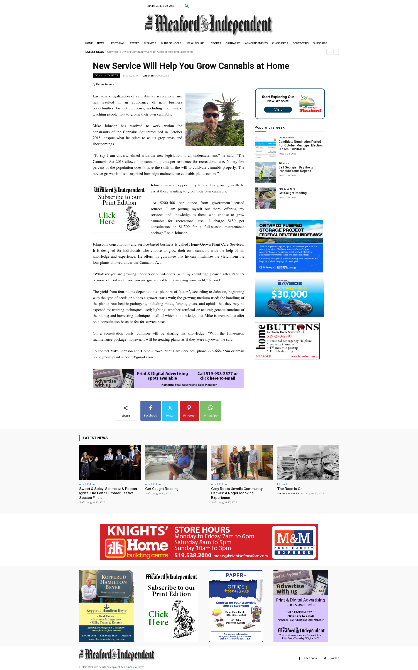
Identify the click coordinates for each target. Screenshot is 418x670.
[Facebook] (299, 658)
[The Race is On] (308, 462)
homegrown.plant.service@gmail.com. (123, 356)
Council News (286, 137)
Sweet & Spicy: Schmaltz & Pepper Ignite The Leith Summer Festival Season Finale (108, 493)
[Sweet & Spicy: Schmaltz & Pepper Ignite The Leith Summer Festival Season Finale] (110, 462)
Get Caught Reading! (293, 193)
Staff (81, 502)
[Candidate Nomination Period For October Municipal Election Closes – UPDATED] (265, 146)
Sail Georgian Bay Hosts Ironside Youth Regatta (296, 169)
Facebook (310, 658)
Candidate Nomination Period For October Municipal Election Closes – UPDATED (301, 145)
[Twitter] (325, 658)
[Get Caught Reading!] (265, 198)
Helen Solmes (105, 84)
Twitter (334, 658)
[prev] (329, 51)
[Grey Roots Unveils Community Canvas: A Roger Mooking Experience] (242, 462)
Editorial (282, 484)
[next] (336, 51)
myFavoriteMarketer (134, 666)
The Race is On (117, 51)
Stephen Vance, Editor (290, 493)
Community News (106, 75)
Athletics (284, 163)
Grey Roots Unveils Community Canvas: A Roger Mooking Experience (237, 493)
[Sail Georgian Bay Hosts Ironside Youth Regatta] (265, 172)
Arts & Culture (287, 188)
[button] (187, 6)
